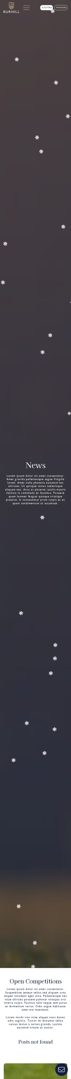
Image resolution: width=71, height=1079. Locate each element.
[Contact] (61, 1069)
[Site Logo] (11, 7)
